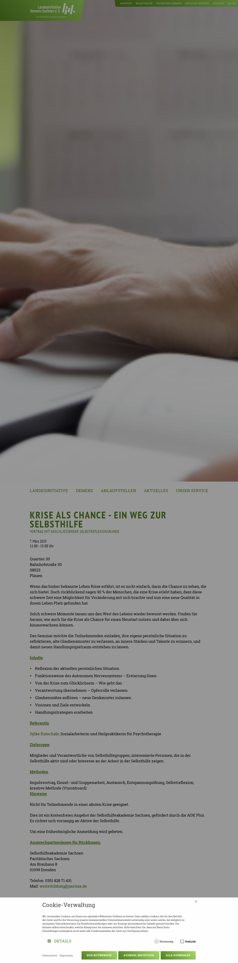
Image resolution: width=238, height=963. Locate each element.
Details (62, 940)
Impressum (66, 955)
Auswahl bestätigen (139, 955)
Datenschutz (49, 955)
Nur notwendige (99, 955)
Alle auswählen (178, 955)
